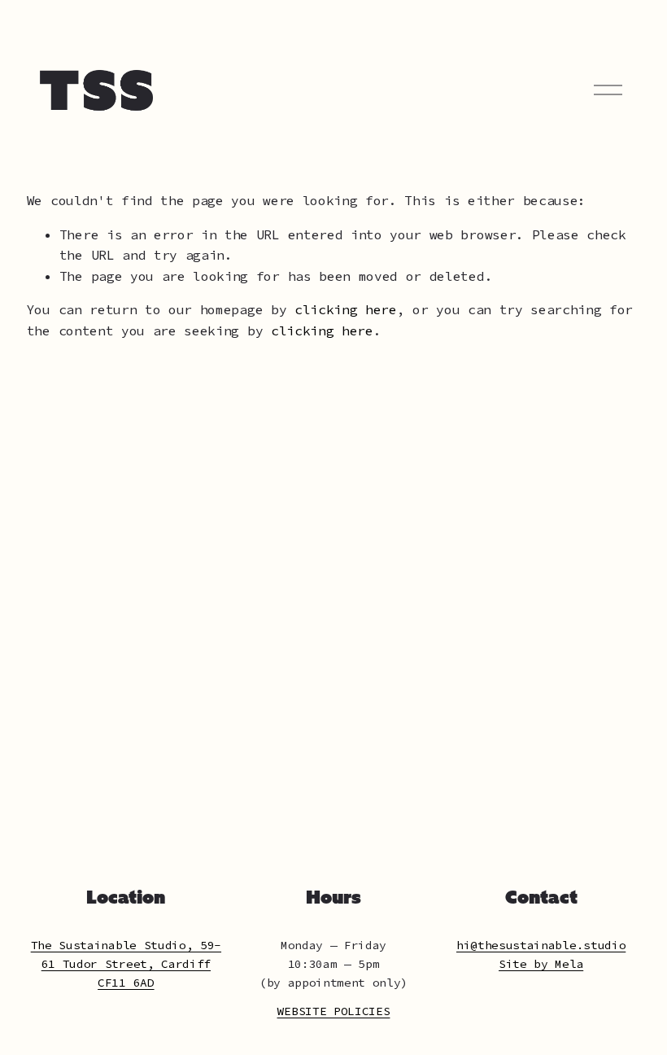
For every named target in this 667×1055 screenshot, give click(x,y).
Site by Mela (541, 964)
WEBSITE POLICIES (333, 1011)
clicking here (345, 309)
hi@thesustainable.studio (541, 945)
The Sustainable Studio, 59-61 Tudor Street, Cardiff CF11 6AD (126, 964)
